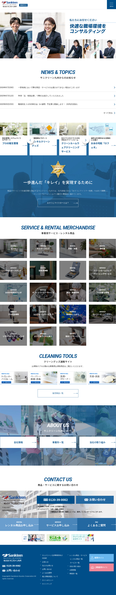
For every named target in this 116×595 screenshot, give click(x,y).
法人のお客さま (47, 565)
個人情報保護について (50, 576)
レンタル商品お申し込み (19, 525)
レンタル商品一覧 (76, 559)
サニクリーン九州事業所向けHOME (52, 556)
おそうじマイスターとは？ (58, 203)
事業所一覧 (58, 442)
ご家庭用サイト (101, 567)
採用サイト (99, 558)
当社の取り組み (97, 442)
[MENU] (111, 4)
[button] (30, 140)
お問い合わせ (13, 570)
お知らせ (45, 562)
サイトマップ (47, 584)
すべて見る (108, 113)
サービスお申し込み (57, 525)
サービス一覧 (75, 563)
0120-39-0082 (13, 566)
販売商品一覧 (58, 393)
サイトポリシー (47, 580)
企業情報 (73, 570)
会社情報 (18, 442)
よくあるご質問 (97, 525)
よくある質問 (47, 573)
